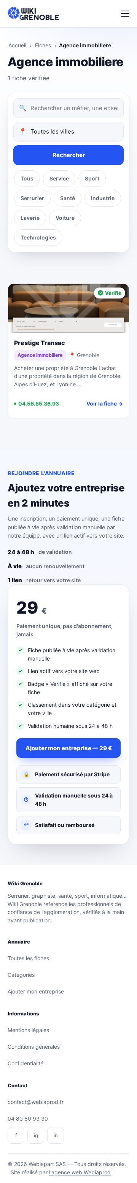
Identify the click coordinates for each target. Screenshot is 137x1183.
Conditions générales (34, 1046)
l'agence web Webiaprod (80, 1172)
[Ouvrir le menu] (125, 13)
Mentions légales (28, 1030)
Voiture (65, 218)
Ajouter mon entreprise (36, 991)
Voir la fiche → (104, 403)
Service (59, 178)
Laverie (30, 218)
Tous (27, 178)
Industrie (103, 198)
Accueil (17, 45)
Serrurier (32, 198)
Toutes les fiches (28, 958)
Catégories (21, 975)
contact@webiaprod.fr (36, 1102)
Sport (92, 178)
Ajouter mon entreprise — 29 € (68, 748)
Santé (67, 198)
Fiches (43, 45)
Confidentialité (25, 1063)
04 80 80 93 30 (28, 1118)
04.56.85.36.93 (38, 403)
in (56, 1135)
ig (36, 1135)
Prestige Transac (39, 343)
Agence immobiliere (40, 355)
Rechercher (69, 155)
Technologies (38, 237)
